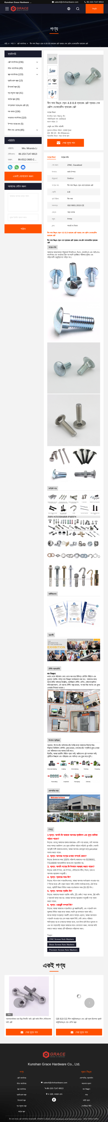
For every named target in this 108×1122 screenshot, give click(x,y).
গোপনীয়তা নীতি (86, 1106)
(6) (14, 87)
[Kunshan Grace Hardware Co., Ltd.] (19, 8)
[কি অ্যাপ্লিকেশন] (17, 167)
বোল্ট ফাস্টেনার (21, 43)
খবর (86, 1095)
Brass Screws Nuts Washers (61, 944)
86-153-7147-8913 (95, 2)
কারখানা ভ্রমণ (86, 1083)
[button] (52, 97)
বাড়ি (5, 43)
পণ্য (12, 43)
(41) (15, 93)
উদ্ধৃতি (94, 9)
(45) (15, 68)
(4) (18, 105)
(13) (15, 80)
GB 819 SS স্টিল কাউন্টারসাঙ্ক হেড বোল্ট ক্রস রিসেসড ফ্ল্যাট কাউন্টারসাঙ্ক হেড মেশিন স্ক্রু (28, 1020)
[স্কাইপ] (10, 167)
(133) (15, 74)
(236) (15, 62)
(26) (14, 99)
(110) (17, 117)
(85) (16, 130)
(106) (14, 111)
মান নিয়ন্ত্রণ (86, 1089)
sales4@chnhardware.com (66, 2)
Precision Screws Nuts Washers (63, 950)
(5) (15, 124)
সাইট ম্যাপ (86, 1100)
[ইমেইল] (23, 167)
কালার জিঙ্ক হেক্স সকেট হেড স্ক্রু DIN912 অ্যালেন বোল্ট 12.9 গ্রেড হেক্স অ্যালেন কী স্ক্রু (76, 1020)
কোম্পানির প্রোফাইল (86, 1078)
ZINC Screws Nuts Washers (61, 939)
